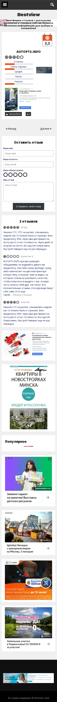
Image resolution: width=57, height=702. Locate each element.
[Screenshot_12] (28, 682)
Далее (45, 128)
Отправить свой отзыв (28, 206)
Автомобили (15, 114)
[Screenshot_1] (28, 355)
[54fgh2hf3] (28, 648)
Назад (12, 128)
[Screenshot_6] (28, 109)
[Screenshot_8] (28, 428)
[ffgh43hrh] (28, 599)
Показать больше (22, 294)
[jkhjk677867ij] (28, 552)
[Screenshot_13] (28, 503)
